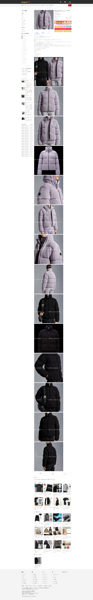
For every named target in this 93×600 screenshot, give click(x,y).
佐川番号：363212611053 (25, 151)
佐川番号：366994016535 (25, 138)
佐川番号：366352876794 (25, 135)
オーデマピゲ (25, 59)
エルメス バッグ (45, 581)
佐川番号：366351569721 (25, 125)
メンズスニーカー (55, 574)
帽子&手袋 (51, 5)
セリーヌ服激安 (28, 71)
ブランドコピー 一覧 (27, 65)
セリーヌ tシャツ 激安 (37, 479)
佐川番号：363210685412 (25, 133)
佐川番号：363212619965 (25, 154)
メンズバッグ (44, 574)
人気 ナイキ (23, 71)
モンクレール (25, 48)
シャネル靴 (54, 579)
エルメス (24, 45)
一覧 (32, 78)
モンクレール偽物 (39, 35)
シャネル (24, 42)
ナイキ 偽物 (42, 479)
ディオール (24, 39)
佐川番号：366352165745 (25, 130)
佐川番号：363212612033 (25, 149)
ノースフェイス (25, 53)
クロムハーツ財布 (35, 579)
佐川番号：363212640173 (25, 143)
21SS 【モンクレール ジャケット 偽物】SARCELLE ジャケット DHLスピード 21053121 (57, 507)
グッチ (24, 51)
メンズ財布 (34, 574)
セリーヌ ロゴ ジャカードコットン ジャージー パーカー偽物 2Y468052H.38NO (48, 550)
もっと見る (31, 124)
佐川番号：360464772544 (25, 141)
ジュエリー (38, 5)
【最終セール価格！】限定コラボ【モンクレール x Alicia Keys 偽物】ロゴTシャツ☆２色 (39, 507)
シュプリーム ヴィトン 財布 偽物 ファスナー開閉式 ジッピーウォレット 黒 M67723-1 (66, 524)
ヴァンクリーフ (25, 47)
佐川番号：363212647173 (25, 146)
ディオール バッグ (45, 579)
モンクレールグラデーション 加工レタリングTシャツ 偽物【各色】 (39, 494)
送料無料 (57, 26)
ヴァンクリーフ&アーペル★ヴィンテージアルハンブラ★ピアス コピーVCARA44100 (66, 537)
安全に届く (68, 26)
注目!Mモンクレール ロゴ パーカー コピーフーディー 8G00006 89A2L (48, 507)
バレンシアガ (25, 62)
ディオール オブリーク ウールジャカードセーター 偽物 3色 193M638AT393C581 (48, 524)
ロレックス (24, 36)
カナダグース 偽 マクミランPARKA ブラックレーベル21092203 (38, 550)
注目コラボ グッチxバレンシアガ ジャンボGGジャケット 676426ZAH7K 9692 (48, 537)
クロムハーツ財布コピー (25, 70)
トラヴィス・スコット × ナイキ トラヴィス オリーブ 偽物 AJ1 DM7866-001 (57, 524)
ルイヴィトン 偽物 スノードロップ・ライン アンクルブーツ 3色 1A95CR (57, 537)
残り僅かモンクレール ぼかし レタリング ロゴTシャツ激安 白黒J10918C (48, 494)
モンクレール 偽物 (47, 479)
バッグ (28, 5)
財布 (25, 5)
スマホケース (43, 5)
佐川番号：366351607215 (25, 127)
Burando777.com (29, 596)
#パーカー (57, 19)
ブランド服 (34, 5)
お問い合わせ (67, 31)
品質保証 (63, 26)
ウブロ (24, 54)
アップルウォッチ (25, 50)
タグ (55, 19)
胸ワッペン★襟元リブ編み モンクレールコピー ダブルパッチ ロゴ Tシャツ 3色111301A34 (66, 507)
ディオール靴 (55, 581)
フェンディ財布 (35, 581)
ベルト (47, 5)
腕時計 (22, 5)
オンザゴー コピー (24, 73)
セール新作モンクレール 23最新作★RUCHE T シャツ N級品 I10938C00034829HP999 (57, 494)
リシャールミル (24, 579)
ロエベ (24, 56)
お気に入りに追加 (58, 31)
